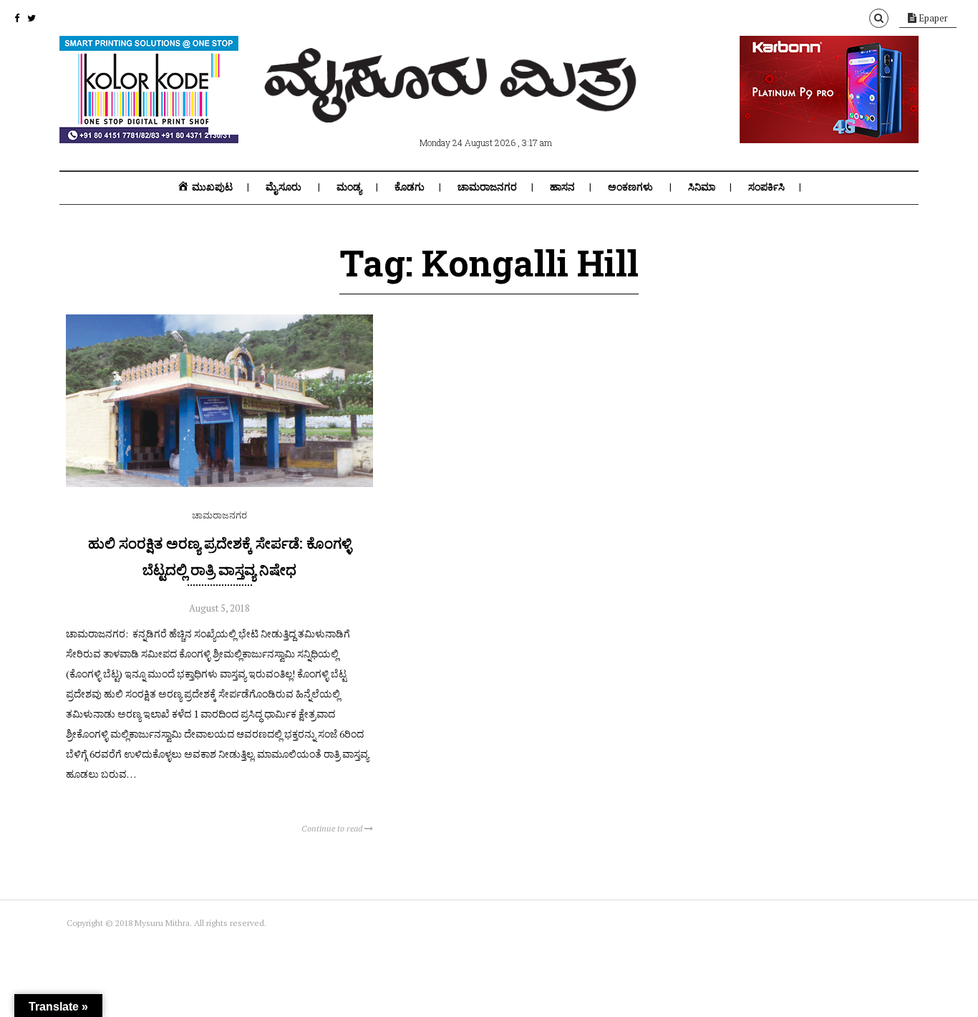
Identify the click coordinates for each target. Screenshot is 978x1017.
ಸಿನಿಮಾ (701, 186)
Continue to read (332, 828)
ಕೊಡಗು (409, 186)
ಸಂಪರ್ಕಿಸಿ (766, 186)
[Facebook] (16, 17)
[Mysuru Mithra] (453, 106)
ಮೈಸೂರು (283, 186)
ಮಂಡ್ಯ (349, 186)
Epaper (932, 17)
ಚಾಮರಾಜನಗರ (487, 186)
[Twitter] (31, 17)
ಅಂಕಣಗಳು (630, 186)
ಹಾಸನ (562, 186)
